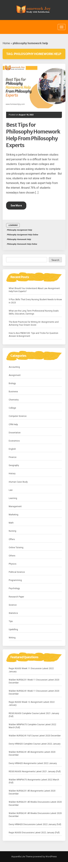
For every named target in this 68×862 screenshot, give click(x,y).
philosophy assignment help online (22, 235)
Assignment (15, 375)
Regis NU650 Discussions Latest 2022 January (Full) (34, 832)
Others (12, 555)
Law (11, 490)
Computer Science (18, 416)
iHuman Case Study (18, 482)
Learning (12, 225)
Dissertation (15, 432)
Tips (11, 621)
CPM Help (13, 424)
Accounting (14, 367)
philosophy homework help (19, 239)
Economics (14, 441)
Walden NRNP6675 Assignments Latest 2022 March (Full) (34, 781)
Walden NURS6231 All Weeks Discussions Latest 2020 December (35, 803)
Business (13, 391)
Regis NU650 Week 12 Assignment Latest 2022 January (32, 703)
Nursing (12, 531)
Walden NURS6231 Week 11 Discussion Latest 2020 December (34, 681)
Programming (15, 580)
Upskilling (13, 629)
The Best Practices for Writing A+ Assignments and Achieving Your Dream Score (34, 323)
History (12, 473)
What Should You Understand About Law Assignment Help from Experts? (34, 290)
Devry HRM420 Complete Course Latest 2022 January (35, 744)
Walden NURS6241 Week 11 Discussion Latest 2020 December (34, 692)
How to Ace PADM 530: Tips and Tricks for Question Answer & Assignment (33, 334)
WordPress (51, 856)
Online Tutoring (16, 547)
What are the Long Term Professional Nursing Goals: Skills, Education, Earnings (34, 312)
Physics (12, 564)
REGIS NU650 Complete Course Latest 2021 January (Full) (34, 715)
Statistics (13, 613)
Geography (14, 465)
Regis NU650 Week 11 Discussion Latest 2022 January (31, 670)
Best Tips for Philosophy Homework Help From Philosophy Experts (33, 134)
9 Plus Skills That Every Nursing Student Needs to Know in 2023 (35, 301)
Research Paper (16, 597)
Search (55, 260)
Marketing (13, 514)
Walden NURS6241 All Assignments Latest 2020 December (32, 753)
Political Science (17, 572)
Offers (12, 539)
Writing (12, 637)
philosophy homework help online (22, 244)
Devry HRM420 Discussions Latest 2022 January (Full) (35, 824)
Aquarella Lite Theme (21, 856)
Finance (12, 457)
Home (6, 43)
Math (11, 523)
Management (15, 506)
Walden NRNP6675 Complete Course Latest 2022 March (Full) (32, 726)
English (12, 449)
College (12, 408)
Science (13, 605)
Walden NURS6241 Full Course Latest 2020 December (35, 735)
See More (16, 205)
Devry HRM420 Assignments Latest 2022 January (33, 763)
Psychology (14, 588)
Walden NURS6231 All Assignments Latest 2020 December (32, 792)
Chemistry (14, 400)
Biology (12, 383)
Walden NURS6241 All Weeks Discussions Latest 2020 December (35, 814)
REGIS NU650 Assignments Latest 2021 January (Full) (35, 771)
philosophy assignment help (19, 230)
